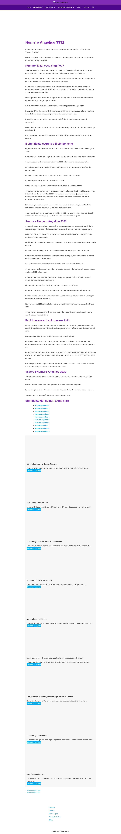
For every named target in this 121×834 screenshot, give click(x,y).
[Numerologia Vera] (60, 2)
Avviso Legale (53, 814)
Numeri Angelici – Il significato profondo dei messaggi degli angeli (55, 658)
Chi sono (86, 7)
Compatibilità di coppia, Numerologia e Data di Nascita (50, 697)
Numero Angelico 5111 (33, 792)
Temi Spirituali (49, 7)
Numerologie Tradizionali (65, 7)
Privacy (79, 7)
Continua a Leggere (34, 470)
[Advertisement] (60, 23)
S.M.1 (51, 820)
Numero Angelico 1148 (33, 790)
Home (29, 7)
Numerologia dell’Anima (37, 619)
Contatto (51, 810)
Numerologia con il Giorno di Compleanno (44, 542)
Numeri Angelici (37, 7)
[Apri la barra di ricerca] (93, 7)
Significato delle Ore (35, 774)
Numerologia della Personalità (39, 580)
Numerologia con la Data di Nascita (41, 464)
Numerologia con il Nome (37, 503)
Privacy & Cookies (55, 817)
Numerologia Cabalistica (37, 736)
